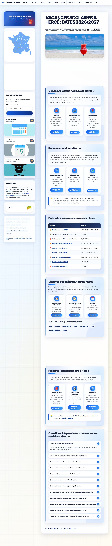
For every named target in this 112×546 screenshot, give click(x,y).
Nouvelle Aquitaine (23, 230)
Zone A (42, 2)
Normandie (23, 227)
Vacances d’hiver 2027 (59, 252)
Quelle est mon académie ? (13, 160)
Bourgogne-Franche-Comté (13, 227)
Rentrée (34, 2)
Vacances (26, 2)
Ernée (92, 326)
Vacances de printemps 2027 (61, 257)
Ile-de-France (26, 221)
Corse (63, 2)
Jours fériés (88, 2)
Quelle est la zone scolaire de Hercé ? (62, 443)
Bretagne (18, 224)
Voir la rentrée (56, 408)
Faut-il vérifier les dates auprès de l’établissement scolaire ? (69, 516)
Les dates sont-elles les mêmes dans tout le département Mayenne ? (72, 492)
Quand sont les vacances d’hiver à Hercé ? (63, 480)
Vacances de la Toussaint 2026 (62, 243)
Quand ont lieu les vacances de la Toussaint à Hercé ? (67, 468)
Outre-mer (71, 2)
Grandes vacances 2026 (60, 230)
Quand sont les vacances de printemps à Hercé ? (65, 486)
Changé (65, 330)
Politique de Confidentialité (19, 238)
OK (19, 113)
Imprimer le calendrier (74, 407)
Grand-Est (9, 233)
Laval (50, 326)
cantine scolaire (67, 418)
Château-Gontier (66, 326)
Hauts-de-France (10, 221)
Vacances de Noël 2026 (59, 248)
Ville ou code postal (12, 105)
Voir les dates (56, 315)
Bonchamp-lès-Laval (54, 330)
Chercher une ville (56, 190)
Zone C (56, 2)
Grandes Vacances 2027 (60, 262)
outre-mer (8, 191)
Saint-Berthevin (84, 326)
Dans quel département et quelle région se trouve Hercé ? (68, 498)
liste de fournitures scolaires (84, 416)
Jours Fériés (9, 139)
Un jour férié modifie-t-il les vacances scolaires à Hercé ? (68, 510)
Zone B (49, 2)
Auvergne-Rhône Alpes (12, 230)
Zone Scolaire (12, 3)
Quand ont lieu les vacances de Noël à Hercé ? (65, 474)
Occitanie (18, 221)
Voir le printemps (92, 131)
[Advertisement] (74, 71)
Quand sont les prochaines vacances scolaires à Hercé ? (68, 456)
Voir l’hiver (74, 132)
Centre (12, 224)
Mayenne (57, 326)
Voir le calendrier (56, 131)
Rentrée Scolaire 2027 (59, 266)
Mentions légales (9, 238)
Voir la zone (92, 315)
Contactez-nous (27, 236)
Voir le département (74, 190)
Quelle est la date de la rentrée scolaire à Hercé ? (65, 462)
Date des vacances (11, 119)
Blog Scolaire (11, 207)
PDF (96, 2)
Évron (75, 326)
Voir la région (92, 190)
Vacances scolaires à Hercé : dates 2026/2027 (72, 19)
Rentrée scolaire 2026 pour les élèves (64, 239)
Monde (79, 2)
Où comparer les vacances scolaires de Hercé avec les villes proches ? (73, 504)
